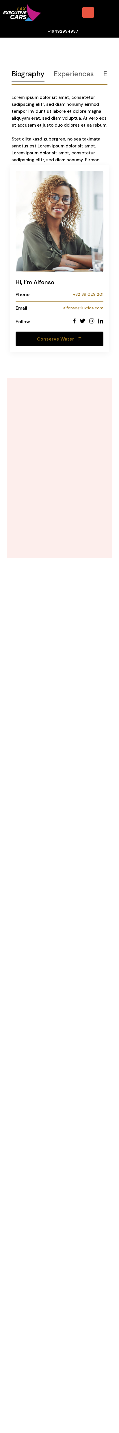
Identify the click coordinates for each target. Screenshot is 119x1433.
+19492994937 (63, 31)
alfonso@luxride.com (83, 307)
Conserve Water (55, 339)
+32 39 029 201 (88, 294)
